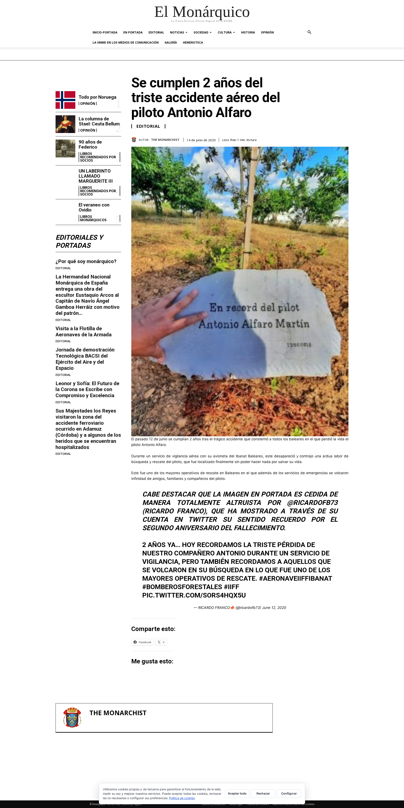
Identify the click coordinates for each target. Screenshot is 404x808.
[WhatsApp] (344, 139)
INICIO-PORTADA (105, 32)
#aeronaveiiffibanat (295, 578)
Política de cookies (257, 804)
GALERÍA (171, 42)
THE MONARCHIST (165, 139)
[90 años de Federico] (65, 148)
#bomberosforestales (182, 587)
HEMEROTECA (193, 42)
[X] (325, 139)
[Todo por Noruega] (65, 100)
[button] (309, 33)
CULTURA (225, 32)
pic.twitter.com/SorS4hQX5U (194, 595)
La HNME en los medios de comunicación (126, 42)
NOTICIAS (177, 32)
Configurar (289, 793)
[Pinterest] (334, 139)
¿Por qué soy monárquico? (86, 261)
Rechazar (263, 793)
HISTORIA (248, 32)
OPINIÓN (267, 32)
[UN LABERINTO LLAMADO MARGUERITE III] (65, 177)
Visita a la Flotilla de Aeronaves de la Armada (84, 332)
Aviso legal (236, 804)
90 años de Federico (90, 144)
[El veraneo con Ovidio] (65, 211)
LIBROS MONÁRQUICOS (93, 218)
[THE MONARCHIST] (135, 139)
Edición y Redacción (214, 804)
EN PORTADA (133, 32)
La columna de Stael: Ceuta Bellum (99, 121)
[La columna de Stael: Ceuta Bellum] (65, 124)
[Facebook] (315, 139)
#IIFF (231, 587)
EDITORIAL (156, 32)
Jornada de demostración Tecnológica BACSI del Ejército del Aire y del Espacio (85, 359)
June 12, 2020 (274, 608)
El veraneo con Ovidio (94, 207)
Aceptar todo (237, 793)
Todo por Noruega (97, 97)
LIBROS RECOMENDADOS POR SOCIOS (98, 157)
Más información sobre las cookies (293, 804)
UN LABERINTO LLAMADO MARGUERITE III (96, 176)
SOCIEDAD (201, 32)
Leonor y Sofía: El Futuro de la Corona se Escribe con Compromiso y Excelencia (87, 390)
